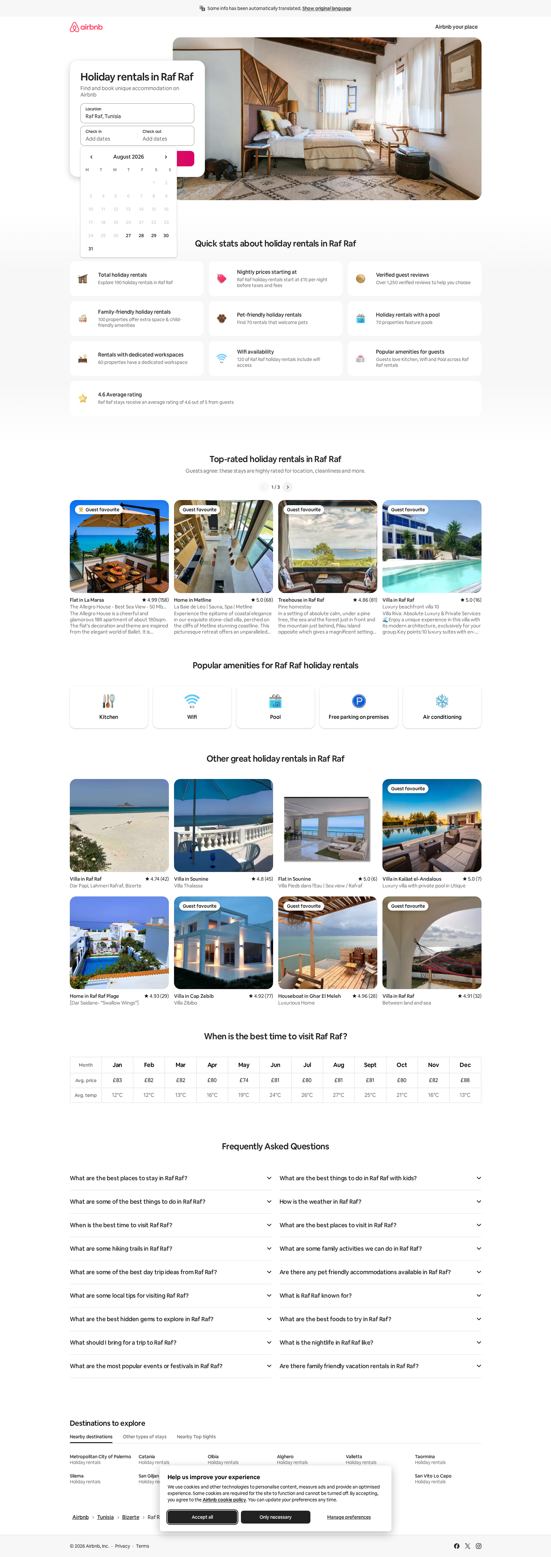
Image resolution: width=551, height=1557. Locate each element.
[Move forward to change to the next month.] (166, 157)
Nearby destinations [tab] (91, 1437)
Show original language (326, 8)
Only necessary (276, 1517)
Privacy (122, 1546)
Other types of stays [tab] (145, 1437)
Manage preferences (349, 1517)
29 (153, 235)
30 (166, 235)
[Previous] (264, 487)
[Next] (287, 487)
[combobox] (137, 116)
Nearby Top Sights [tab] (196, 1437)
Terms (142, 1546)
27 (128, 235)
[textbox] (109, 139)
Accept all (202, 1517)
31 (90, 249)
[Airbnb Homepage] (86, 27)
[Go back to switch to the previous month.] (92, 157)
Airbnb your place (456, 26)
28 (141, 235)
